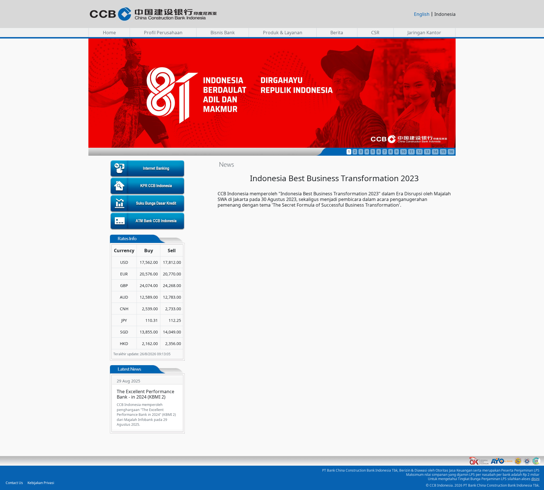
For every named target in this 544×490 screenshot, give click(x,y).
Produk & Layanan (282, 32)
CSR (375, 32)
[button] (272, 93)
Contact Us (14, 482)
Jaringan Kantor (424, 32)
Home (109, 32)
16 (451, 151)
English (422, 14)
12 (419, 151)
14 (435, 151)
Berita (336, 32)
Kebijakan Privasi (40, 482)
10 (403, 151)
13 (427, 151)
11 (411, 151)
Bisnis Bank (223, 32)
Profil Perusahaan (163, 32)
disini (535, 478)
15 (443, 151)
